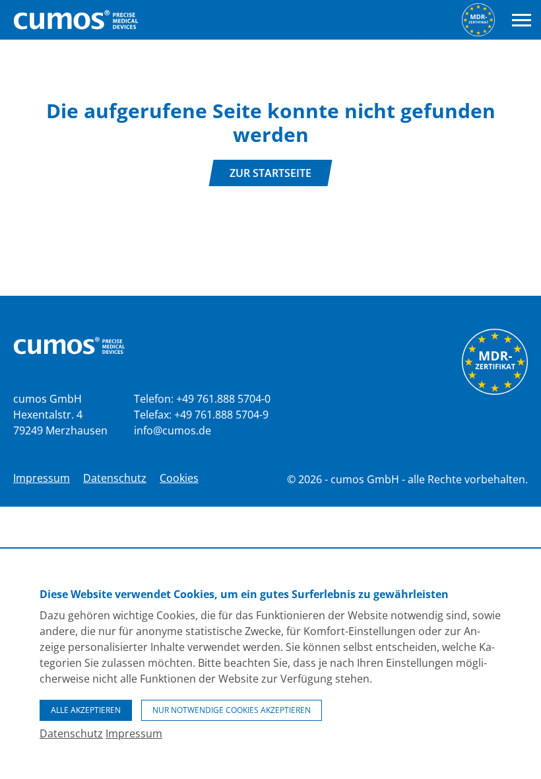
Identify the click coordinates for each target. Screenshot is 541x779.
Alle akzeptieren (86, 710)
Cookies (179, 478)
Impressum (41, 478)
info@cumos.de (172, 430)
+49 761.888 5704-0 (223, 398)
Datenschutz (114, 478)
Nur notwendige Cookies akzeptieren (231, 710)
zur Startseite (270, 173)
